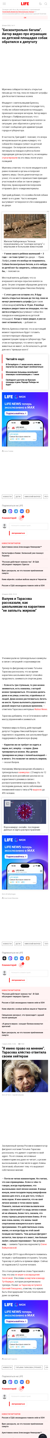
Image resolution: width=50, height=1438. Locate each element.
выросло (37, 789)
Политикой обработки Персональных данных (18, 12)
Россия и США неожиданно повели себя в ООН (23, 585)
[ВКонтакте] (21, 511)
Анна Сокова (8, 451)
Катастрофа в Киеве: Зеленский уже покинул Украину (22, 554)
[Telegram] (16, 511)
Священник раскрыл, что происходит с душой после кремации (23, 1016)
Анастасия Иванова (11, 898)
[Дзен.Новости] (4, 511)
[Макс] (10, 511)
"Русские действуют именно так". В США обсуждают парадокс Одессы (20, 563)
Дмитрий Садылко (10, 1359)
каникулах (23, 772)
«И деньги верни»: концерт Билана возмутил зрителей (22, 1025)
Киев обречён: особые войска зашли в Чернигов (24, 579)
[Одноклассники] (27, 511)
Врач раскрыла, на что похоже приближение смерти (22, 572)
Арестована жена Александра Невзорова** (22, 546)
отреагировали (9, 157)
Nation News (41, 709)
